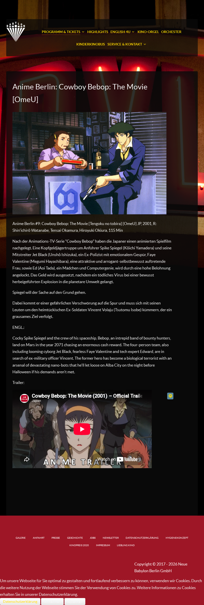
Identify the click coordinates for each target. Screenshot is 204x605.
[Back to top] (170, 396)
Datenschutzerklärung (20, 602)
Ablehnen (74, 602)
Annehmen (52, 602)
